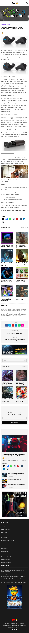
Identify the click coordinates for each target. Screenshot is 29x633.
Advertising (21, 623)
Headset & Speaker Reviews (7, 554)
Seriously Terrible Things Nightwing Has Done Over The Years (7, 282)
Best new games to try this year (14, 479)
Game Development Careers (7, 540)
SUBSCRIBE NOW (14, 422)
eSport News (4, 532)
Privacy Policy (15, 625)
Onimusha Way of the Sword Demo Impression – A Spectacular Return (12, 571)
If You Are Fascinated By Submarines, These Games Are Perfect (7, 264)
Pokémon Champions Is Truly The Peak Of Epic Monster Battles (6, 299)
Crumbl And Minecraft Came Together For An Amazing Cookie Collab (21, 282)
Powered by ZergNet (24, 227)
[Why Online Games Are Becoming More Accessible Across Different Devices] (4, 475)
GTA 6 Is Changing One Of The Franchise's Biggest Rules (21, 264)
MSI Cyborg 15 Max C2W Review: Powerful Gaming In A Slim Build (7, 400)
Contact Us (23, 625)
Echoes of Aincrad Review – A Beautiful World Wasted (13, 576)
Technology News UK (5, 24)
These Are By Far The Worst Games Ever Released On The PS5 (20, 383)
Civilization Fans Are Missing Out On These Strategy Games (7, 383)
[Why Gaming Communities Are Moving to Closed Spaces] (4, 486)
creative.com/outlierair (20, 210)
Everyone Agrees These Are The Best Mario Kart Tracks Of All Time (20, 400)
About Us (7, 623)
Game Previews (4, 551)
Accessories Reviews (6, 562)
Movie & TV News (5, 537)
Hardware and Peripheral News (8, 535)
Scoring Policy (14, 623)
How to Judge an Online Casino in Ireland (10, 574)
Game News (4, 526)
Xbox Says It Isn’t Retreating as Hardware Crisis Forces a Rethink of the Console (14, 579)
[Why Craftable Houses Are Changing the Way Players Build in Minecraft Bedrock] (14, 443)
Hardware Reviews (5, 559)
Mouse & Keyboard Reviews (7, 556)
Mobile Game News (5, 529)
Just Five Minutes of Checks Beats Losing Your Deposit (13, 582)
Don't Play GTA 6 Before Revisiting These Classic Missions (21, 246)
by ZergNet (24, 366)
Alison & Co (6, 32)
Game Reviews (4, 548)
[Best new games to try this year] (4, 481)
